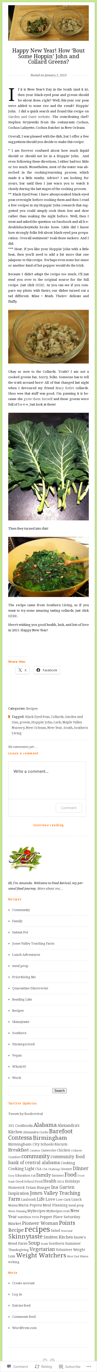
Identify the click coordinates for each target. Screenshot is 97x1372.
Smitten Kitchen (58, 1237)
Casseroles (48, 1150)
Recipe (16, 1230)
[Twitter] (45, 1360)
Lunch (76, 1199)
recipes (37, 1229)
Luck (57, 722)
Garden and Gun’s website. (29, 117)
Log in (17, 1294)
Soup (34, 1243)
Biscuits (60, 1144)
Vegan (17, 1055)
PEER (35, 1217)
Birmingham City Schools (31, 1144)
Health (49, 1181)
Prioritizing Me (24, 977)
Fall (33, 1175)
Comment (69, 808)
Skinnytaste (20, 1022)
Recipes (32, 708)
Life (41, 1199)
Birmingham (50, 1138)
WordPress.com (24, 1328)
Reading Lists (22, 999)
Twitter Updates (22, 1103)
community (35, 1156)
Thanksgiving (18, 1250)
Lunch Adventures (26, 955)
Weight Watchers (41, 1255)
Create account (23, 1283)
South (68, 728)
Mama (13, 1205)
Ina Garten (63, 1187)
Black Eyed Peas (37, 717)
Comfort (14, 1157)
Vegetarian (42, 1249)
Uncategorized (23, 1044)
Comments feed (24, 1317)
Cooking (68, 1163)
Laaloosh (28, 1199)
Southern (19, 1033)
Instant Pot (20, 932)
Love (50, 1199)
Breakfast (18, 1149)
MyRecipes (36, 1211)
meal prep (20, 966)
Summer (73, 1243)
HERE (40, 285)
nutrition (24, 1217)
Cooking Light (21, 1168)
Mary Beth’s (65, 388)
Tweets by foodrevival (25, 1114)
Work (16, 1078)
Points (67, 1223)
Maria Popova (30, 1205)
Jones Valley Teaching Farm (33, 943)
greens (24, 722)
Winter (84, 1256)
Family (17, 921)
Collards (57, 717)
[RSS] (52, 1360)
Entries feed (21, 1305)
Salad (55, 1231)
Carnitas (35, 1150)
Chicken (63, 1150)
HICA (60, 1181)
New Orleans (36, 728)
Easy (11, 1175)
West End (73, 1256)
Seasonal (66, 1231)
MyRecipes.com (58, 1211)
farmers (58, 1175)
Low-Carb (63, 1199)
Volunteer (64, 1250)
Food (70, 1175)
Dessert (66, 1169)
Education (22, 1175)
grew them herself (38, 399)
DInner (81, 1168)
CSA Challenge (51, 1169)
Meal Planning (55, 1205)
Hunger (43, 1187)
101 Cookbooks (20, 1126)
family (43, 1175)
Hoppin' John (41, 722)
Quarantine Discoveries (30, 988)
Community (21, 910)
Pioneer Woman (40, 1223)
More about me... (50, 888)
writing (13, 1262)
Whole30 (19, 1066)
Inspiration (18, 1193)
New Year (54, 728)
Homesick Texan (22, 1187)
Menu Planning (17, 1211)
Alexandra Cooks (35, 1132)
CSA (38, 1169)
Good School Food (29, 1181)
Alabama (45, 1125)
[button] (48, 337)
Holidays (72, 1181)
